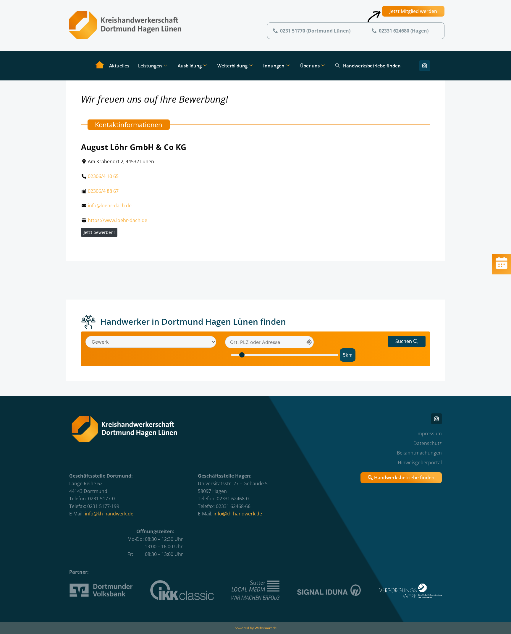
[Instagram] (424, 65)
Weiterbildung (232, 66)
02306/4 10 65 (103, 176)
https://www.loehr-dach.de (117, 220)
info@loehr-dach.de (110, 205)
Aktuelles (119, 66)
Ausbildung (190, 66)
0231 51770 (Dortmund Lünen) (315, 31)
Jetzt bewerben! (99, 232)
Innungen (273, 66)
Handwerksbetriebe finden (372, 66)
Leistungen (150, 66)
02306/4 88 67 (103, 191)
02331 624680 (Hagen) (403, 31)
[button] (407, 341)
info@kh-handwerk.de (109, 513)
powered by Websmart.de (256, 627)
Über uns (310, 66)
